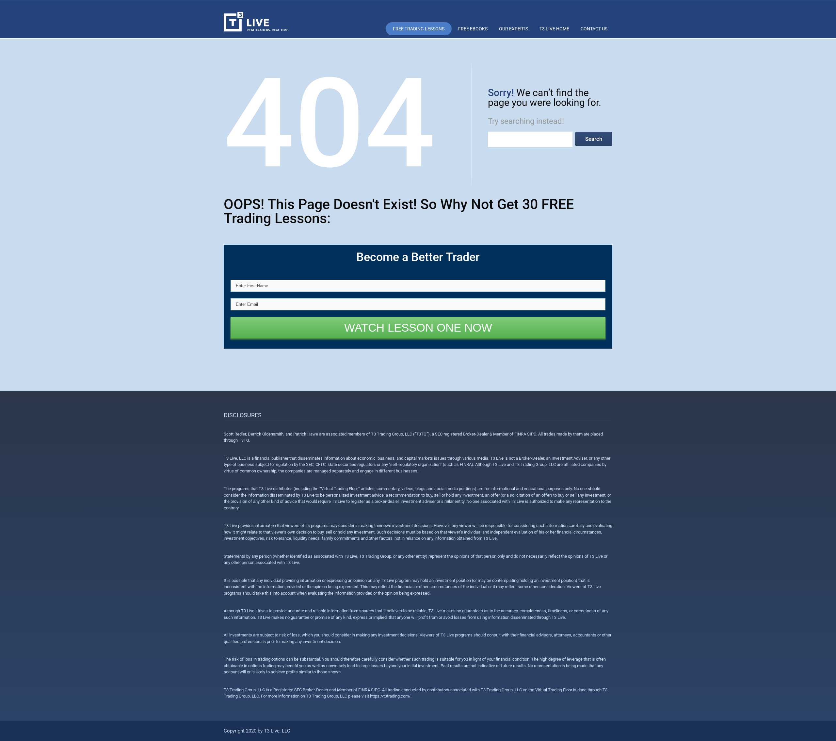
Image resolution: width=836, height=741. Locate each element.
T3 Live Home (554, 28)
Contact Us (594, 28)
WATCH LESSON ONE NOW (418, 327)
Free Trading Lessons (418, 28)
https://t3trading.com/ (390, 696)
